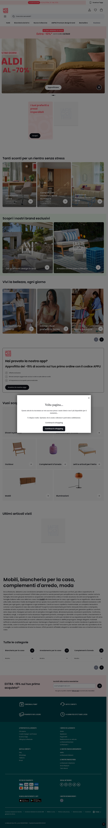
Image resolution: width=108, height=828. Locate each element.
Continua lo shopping (54, 422)
